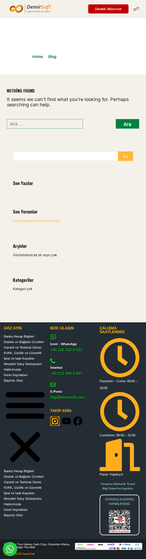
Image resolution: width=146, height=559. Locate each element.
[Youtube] (66, 421)
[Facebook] (78, 421)
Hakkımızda (12, 369)
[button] (25, 425)
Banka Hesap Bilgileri (19, 336)
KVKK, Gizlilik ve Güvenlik (23, 353)
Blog (52, 56)
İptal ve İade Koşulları (19, 358)
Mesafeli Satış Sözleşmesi (23, 364)
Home (37, 56)
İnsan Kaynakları (16, 375)
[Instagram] (55, 421)
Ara (125, 156)
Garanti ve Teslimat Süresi (22, 347)
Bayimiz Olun (13, 380)
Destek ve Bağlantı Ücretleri (24, 342)
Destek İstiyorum (108, 9)
